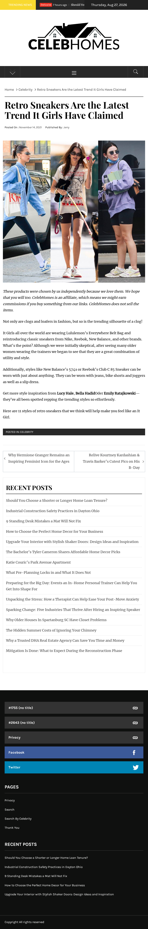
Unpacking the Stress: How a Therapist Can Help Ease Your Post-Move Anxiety (72, 599)
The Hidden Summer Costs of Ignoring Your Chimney (51, 630)
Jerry (66, 127)
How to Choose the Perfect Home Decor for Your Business (54, 531)
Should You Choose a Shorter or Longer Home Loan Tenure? (56, 500)
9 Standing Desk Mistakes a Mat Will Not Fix (43, 521)
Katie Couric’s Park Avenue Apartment (38, 562)
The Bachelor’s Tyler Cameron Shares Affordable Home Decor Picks (63, 552)
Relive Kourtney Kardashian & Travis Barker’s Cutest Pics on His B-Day (111, 461)
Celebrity (26, 432)
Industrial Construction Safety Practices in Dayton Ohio (52, 511)
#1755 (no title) (20, 708)
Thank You (12, 827)
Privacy (14, 737)
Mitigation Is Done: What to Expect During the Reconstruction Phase (64, 650)
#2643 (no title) (21, 722)
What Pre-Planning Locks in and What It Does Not (48, 572)
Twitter (14, 767)
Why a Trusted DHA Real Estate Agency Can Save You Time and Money (65, 640)
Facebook (16, 752)
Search (9, 809)
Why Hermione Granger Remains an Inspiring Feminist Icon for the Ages (39, 458)
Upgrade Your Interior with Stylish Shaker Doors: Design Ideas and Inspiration (72, 541)
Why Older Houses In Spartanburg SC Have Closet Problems (56, 620)
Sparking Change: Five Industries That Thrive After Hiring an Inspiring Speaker (73, 609)
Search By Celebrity (18, 818)
